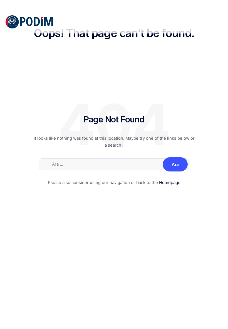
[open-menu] (219, 23)
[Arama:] (114, 164)
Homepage (169, 182)
